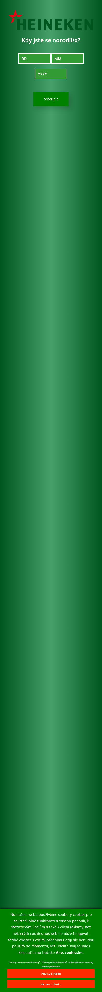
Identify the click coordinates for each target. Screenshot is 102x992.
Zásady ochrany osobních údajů (24, 962)
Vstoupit (51, 98)
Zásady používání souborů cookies (58, 962)
